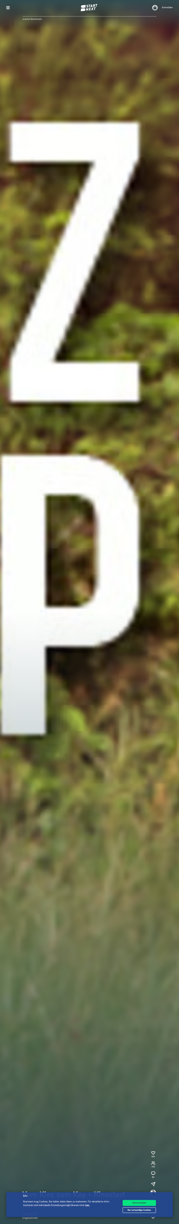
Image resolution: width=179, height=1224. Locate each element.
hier (87, 1205)
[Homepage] (89, 8)
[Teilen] (153, 1184)
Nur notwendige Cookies (139, 1210)
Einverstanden (139, 1203)
